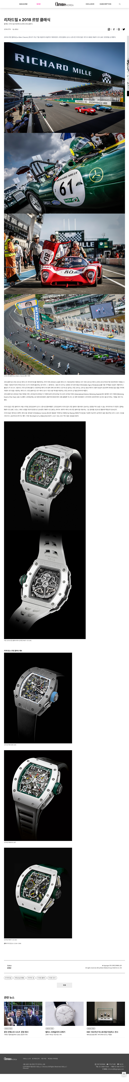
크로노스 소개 (27, 1058)
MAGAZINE (23, 4)
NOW (39, 4)
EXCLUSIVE (90, 4)
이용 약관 (43, 1058)
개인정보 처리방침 (53, 1058)
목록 (64, 985)
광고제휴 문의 (36, 1058)
